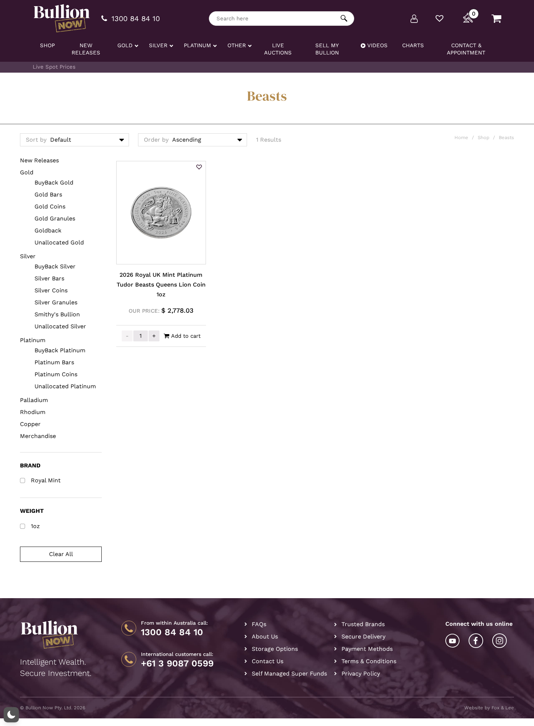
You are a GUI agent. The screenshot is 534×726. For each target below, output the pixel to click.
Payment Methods (367, 648)
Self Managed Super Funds (289, 673)
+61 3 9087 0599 (177, 663)
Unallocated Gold (59, 242)
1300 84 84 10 (172, 632)
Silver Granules (56, 302)
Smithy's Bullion (57, 314)
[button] (199, 167)
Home (461, 137)
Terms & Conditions (368, 661)
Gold (26, 172)
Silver (28, 256)
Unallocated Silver (60, 326)
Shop (483, 137)
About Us (265, 636)
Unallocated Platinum (65, 386)
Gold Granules (55, 218)
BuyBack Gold (54, 182)
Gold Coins (50, 206)
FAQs (259, 624)
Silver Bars (49, 278)
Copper (30, 424)
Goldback (48, 230)
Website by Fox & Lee (489, 707)
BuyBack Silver (55, 266)
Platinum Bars (54, 362)
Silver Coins (51, 290)
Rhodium (32, 412)
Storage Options (275, 648)
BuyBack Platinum (60, 350)
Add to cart (186, 336)
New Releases (39, 160)
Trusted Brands (363, 624)
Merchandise (38, 436)
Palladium (34, 400)
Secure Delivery (363, 636)
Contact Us (267, 661)
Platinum (32, 340)
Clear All (61, 554)
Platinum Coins (56, 374)
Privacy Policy (360, 673)
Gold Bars (48, 194)
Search (344, 18)
